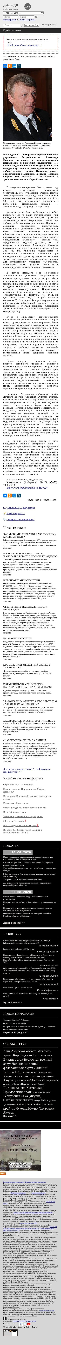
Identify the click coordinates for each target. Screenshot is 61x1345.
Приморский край (17, 1092)
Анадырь (44, 1051)
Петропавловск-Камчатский (23, 1088)
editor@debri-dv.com (39, 1193)
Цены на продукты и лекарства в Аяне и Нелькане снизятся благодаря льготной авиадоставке (27, 909)
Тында (48, 1100)
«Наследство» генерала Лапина (24, 740)
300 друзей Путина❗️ (15, 821)
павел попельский (48, 945)
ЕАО (18, 1072)
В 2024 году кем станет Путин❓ (21, 825)
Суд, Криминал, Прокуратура (19, 507)
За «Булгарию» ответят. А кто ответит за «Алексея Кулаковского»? (30, 702)
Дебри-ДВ (10, 5)
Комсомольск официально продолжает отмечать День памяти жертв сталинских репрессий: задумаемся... (28, 980)
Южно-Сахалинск (41, 1108)
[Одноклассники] (10, 66)
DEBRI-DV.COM (19, 1321)
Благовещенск (42, 1055)
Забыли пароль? (26, 19)
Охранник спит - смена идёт (18, 784)
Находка (17, 1084)
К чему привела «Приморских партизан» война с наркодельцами (27, 685)
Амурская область (24, 1051)
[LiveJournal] (19, 66)
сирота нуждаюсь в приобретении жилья (25, 807)
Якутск (8, 1112)
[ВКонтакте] (5, 66)
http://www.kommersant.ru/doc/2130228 (27, 487)
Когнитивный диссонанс (16, 803)
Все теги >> (9, 1116)
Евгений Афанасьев (47, 951)
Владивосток (13, 1059)
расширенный (48, 24)
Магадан (35, 1080)
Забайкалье (28, 1072)
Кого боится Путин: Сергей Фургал (17, 987)
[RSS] (3, 1174)
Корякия (17, 1081)
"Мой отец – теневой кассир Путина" (23, 816)
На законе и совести (17, 638)
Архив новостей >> (14, 922)
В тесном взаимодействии (21, 580)
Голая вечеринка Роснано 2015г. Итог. (18, 949)
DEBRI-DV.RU (31, 1321)
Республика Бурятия (41, 1092)
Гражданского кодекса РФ (28, 1223)
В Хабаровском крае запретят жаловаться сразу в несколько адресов (30, 555)
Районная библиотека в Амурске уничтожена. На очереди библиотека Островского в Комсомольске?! (26, 941)
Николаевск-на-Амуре (33, 1084)
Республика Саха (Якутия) (22, 1096)
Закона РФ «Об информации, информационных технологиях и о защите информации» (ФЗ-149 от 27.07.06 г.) (30, 1228)
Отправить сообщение (18, 1193)
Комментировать (16, 513)
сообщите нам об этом (46, 1310)
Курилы (25, 1080)
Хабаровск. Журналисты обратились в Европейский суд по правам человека (29, 722)
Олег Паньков (50, 998)
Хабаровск (24, 1104)
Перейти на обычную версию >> (24, 45)
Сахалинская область (18, 1100)
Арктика (7, 1055)
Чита (13, 1109)
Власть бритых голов (14, 812)
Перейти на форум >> (15, 1032)
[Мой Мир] (14, 66)
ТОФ (43, 1100)
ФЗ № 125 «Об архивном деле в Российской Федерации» (33, 1212)
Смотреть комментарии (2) (21, 519)
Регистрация (9, 19)
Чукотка (21, 1108)
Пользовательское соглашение (13, 1182)
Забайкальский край (43, 1072)
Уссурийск (11, 1105)
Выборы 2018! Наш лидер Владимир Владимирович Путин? (22, 831)
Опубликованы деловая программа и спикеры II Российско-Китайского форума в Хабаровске (27, 915)
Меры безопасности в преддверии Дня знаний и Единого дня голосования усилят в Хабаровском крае (28, 858)
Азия (6, 1051)
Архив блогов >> (12, 1002)
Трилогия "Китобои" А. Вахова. (16, 1020)
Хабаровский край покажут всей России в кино (22, 880)
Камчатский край (15, 1076)
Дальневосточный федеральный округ (21, 1066)
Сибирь (37, 1100)
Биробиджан (22, 1055)
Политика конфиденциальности (35, 1182)
